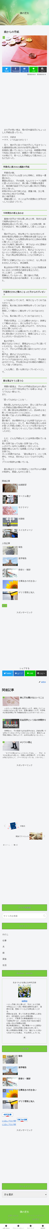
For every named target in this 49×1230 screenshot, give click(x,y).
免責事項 (35, 1219)
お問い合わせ (13, 1215)
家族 (5, 958)
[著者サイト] (24, 1037)
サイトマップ (13, 1219)
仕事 (5, 940)
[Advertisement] (24, 101)
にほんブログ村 (9, 1120)
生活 (5, 965)
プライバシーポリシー (36, 1215)
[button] (44, 915)
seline (24, 1000)
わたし (6, 934)
